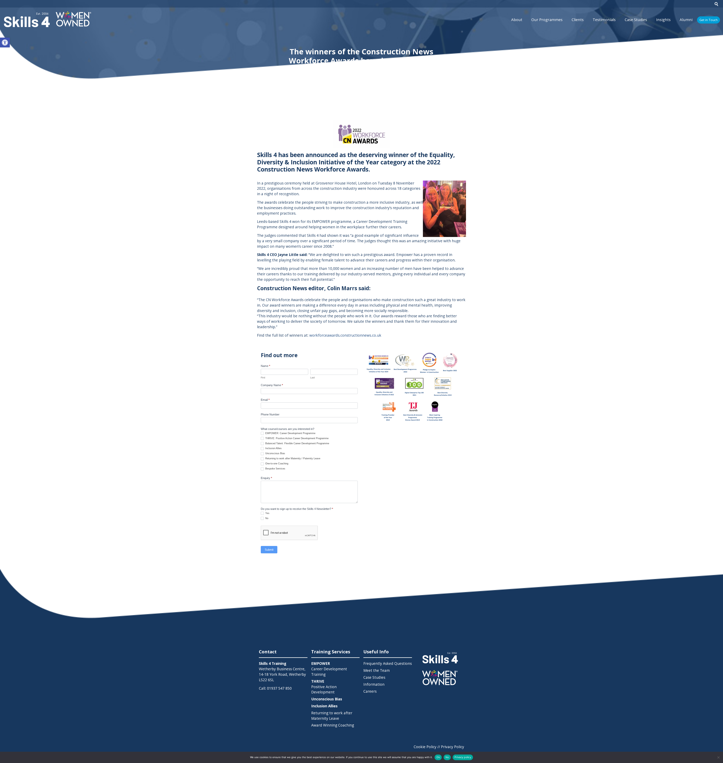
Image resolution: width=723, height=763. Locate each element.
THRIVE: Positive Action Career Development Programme (297, 438)
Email (265, 399)
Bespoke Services (275, 468)
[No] (718, 757)
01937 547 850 (279, 688)
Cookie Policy (425, 746)
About (516, 19)
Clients (578, 19)
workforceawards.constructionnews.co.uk (345, 335)
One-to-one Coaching (276, 463)
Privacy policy (463, 757)
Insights (663, 19)
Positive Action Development (324, 687)
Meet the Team (376, 670)
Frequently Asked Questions (387, 663)
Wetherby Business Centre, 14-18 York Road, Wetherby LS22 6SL (282, 674)
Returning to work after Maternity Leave (331, 715)
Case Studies (636, 19)
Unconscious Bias (275, 453)
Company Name (272, 385)
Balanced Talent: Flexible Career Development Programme (297, 443)
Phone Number (270, 414)
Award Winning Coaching (332, 725)
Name (265, 365)
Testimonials (604, 19)
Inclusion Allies (273, 448)
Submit (269, 549)
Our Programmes (547, 19)
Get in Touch (708, 20)
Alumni (686, 19)
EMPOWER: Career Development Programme (290, 433)
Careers (370, 691)
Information (373, 684)
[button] (5, 42)
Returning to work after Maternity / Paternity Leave (292, 458)
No (266, 518)
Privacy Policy (452, 746)
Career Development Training (329, 669)
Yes (267, 513)
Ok (438, 757)
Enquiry (266, 478)
